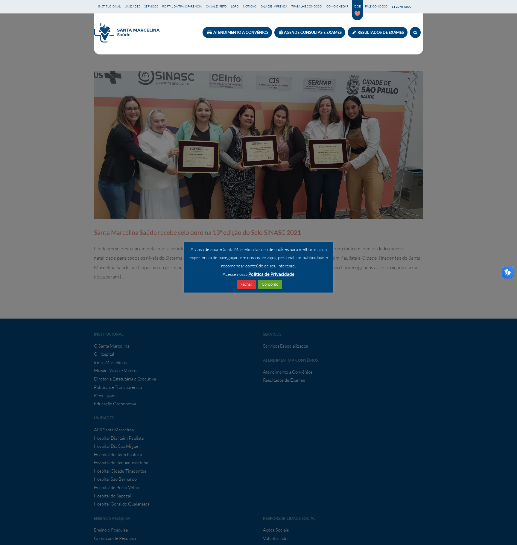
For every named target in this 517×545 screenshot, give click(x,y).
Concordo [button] (270, 284)
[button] (415, 32)
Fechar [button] (246, 284)
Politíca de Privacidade (271, 274)
